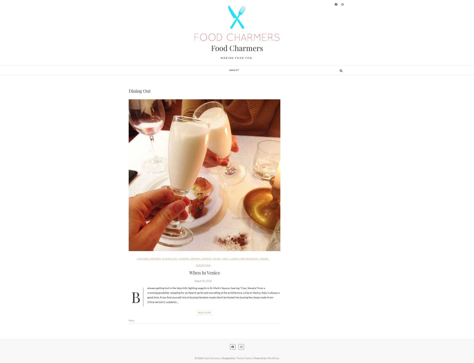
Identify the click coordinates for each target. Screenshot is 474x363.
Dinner (184, 258)
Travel (264, 258)
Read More (204, 312)
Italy (225, 258)
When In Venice (204, 273)
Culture (143, 258)
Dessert (155, 258)
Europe (206, 258)
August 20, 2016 (203, 280)
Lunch (234, 258)
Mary (131, 320)
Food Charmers (237, 48)
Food (217, 258)
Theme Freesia (244, 358)
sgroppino (203, 265)
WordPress (273, 358)
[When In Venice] (204, 175)
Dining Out (170, 258)
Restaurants (249, 258)
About (234, 70)
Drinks (195, 258)
